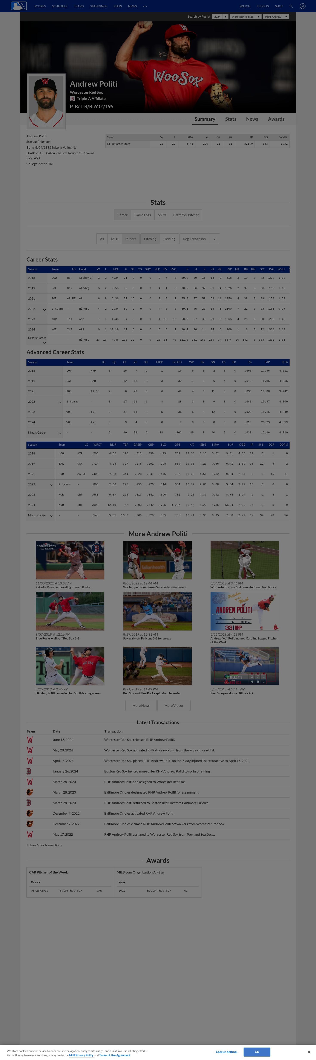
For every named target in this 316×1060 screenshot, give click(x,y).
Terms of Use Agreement (114, 1055)
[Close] (309, 1052)
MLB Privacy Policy (81, 1055)
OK (257, 1052)
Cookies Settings (227, 1052)
